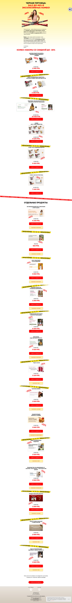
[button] (36, 227)
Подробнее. (52, 600)
